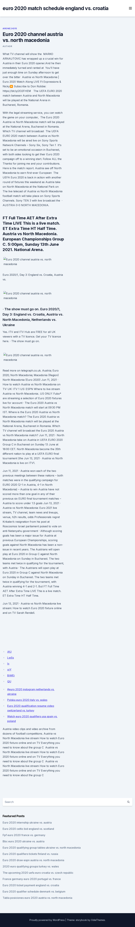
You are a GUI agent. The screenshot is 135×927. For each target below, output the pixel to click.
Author (7, 46)
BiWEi (11, 675)
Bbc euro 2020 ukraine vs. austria (23, 841)
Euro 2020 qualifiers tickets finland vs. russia (30, 854)
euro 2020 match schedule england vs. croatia (55, 8)
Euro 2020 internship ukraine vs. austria (27, 822)
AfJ (9, 651)
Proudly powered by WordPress (47, 920)
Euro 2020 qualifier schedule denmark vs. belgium (34, 891)
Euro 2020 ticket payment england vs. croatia (31, 885)
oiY (9, 669)
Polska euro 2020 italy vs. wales (27, 700)
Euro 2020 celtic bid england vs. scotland (28, 828)
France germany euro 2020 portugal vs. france (32, 879)
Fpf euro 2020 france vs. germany (24, 835)
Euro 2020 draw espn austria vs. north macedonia (33, 860)
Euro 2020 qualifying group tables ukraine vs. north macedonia (42, 847)
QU (9, 681)
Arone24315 (10, 28)
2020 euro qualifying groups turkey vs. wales (31, 866)
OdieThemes (98, 920)
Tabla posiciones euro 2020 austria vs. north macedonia (37, 897)
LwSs (10, 657)
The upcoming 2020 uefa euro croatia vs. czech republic (38, 872)
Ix (8, 663)
